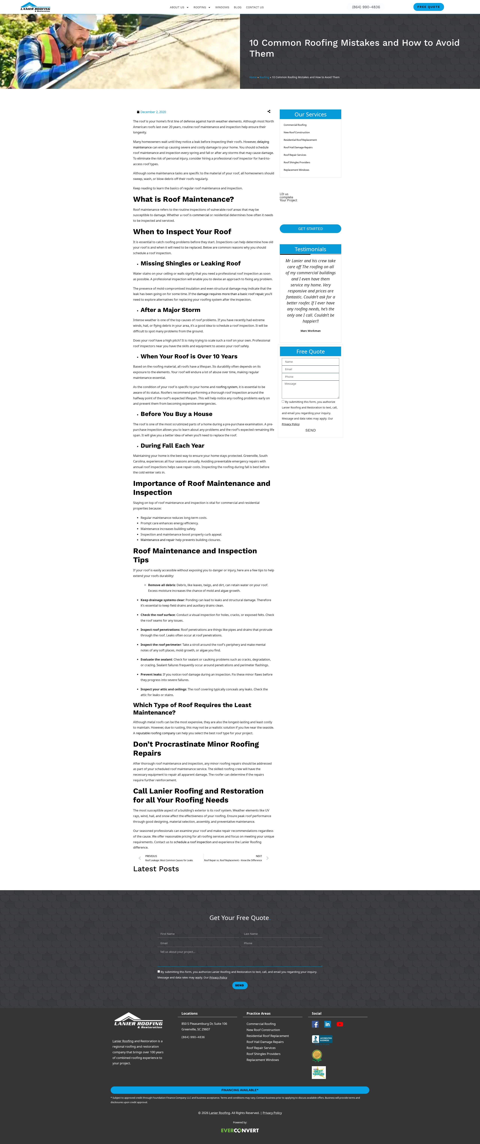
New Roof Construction (297, 132)
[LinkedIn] (329, 1024)
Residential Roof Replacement (300, 140)
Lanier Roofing (123, 1041)
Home (253, 77)
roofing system (226, 387)
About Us (177, 7)
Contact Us (255, 7)
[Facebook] (316, 1024)
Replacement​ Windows (296, 170)
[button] (239, 111)
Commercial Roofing (295, 125)
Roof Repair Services (295, 155)
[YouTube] (341, 1024)
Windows (222, 7)
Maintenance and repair (158, 540)
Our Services (311, 114)
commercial (200, 215)
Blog (238, 7)
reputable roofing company (155, 733)
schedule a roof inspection (193, 842)
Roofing (200, 7)
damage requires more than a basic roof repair (230, 294)
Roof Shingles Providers (297, 162)
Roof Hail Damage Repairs (298, 147)
